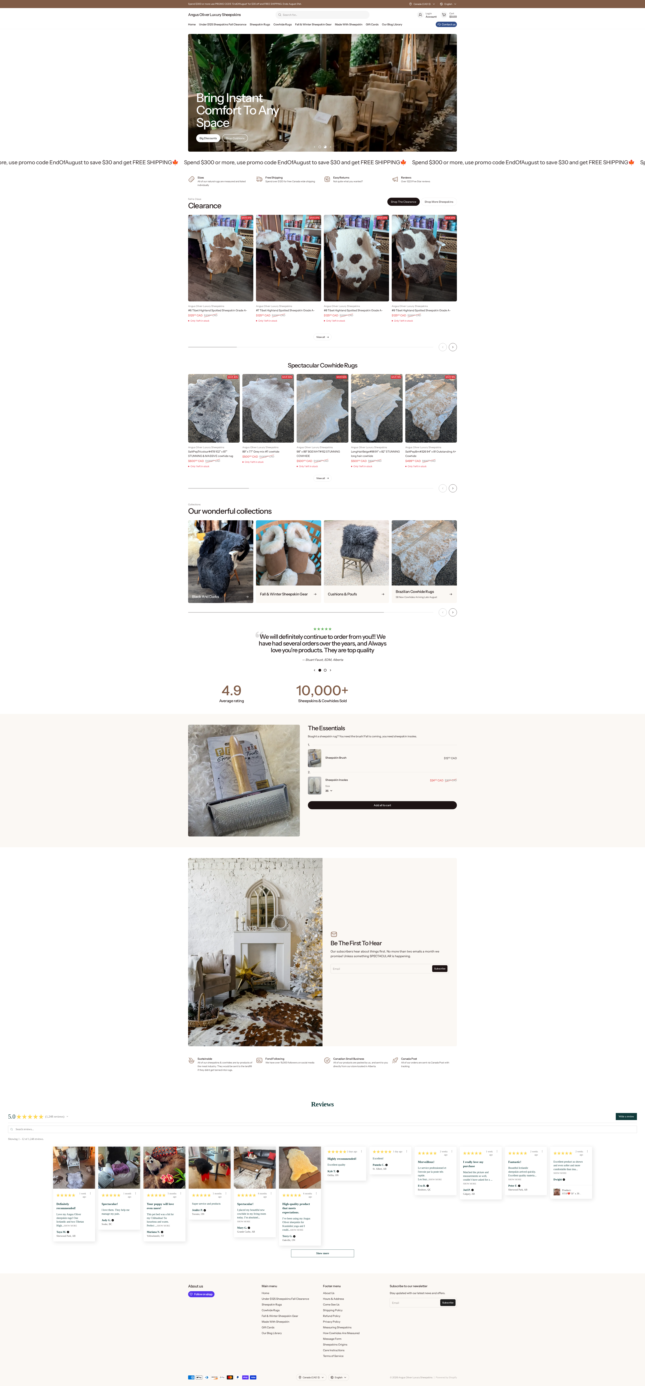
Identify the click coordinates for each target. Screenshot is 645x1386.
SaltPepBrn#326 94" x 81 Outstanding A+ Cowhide (430, 454)
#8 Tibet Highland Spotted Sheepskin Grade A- (353, 310)
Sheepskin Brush (336, 757)
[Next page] (330, 147)
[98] (322, 408)
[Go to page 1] (319, 147)
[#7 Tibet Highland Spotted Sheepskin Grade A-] (288, 258)
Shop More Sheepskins (439, 201)
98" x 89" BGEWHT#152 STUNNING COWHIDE (318, 454)
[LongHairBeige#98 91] (377, 408)
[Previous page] (314, 147)
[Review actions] (90, 1193)
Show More (70, 1226)
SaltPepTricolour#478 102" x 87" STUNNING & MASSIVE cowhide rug (210, 454)
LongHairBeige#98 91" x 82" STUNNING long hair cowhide (375, 454)
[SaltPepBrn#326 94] (431, 408)
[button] (67, 1117)
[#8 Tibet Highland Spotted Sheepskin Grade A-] (356, 258)
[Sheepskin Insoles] (314, 786)
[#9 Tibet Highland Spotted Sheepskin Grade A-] (424, 258)
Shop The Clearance (403, 201)
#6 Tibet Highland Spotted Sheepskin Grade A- (217, 310)
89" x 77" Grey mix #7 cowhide (260, 451)
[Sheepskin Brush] (314, 758)
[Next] (453, 347)
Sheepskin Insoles (336, 780)
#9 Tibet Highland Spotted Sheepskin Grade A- (421, 310)
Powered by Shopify (446, 1377)
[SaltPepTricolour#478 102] (214, 408)
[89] (268, 408)
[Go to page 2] (325, 147)
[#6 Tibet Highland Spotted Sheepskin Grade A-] (220, 258)
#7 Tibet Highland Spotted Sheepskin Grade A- (285, 310)
